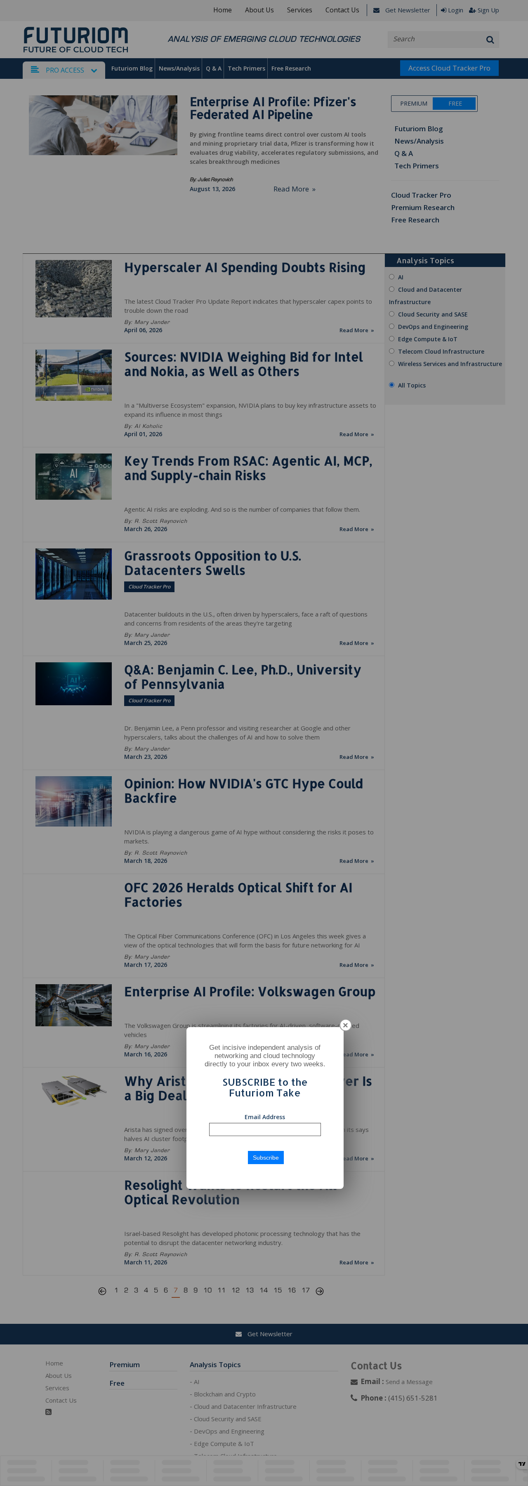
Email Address (265, 1117)
